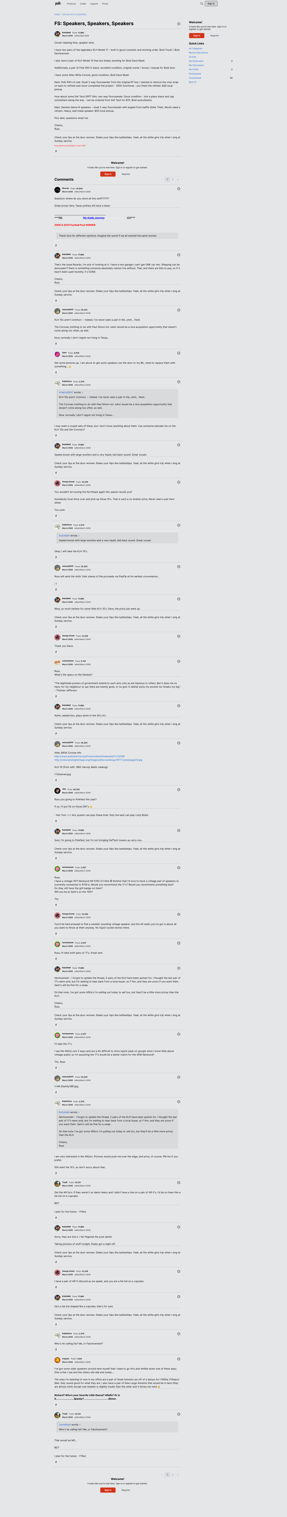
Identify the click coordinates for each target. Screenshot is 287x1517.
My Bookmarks (211, 61)
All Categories (195, 48)
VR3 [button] (64, 789)
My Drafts (211, 69)
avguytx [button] (65, 1358)
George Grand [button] (68, 481)
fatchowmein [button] (68, 867)
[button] (179, 24)
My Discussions (196, 65)
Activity (192, 56)
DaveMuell (65, 1424)
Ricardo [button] (65, 188)
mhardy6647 (66, 392)
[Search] (201, 3)
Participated (195, 73)
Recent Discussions (198, 52)
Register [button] (126, 174)
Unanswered (211, 78)
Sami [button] (64, 352)
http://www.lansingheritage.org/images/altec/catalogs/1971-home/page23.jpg (98, 759)
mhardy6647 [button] (68, 309)
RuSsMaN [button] (66, 32)
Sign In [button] (108, 174)
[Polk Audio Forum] (58, 3)
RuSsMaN (64, 535)
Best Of (192, 82)
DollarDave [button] (67, 381)
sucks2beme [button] (68, 661)
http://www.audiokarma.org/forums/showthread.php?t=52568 (89, 756)
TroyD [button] (64, 1182)
